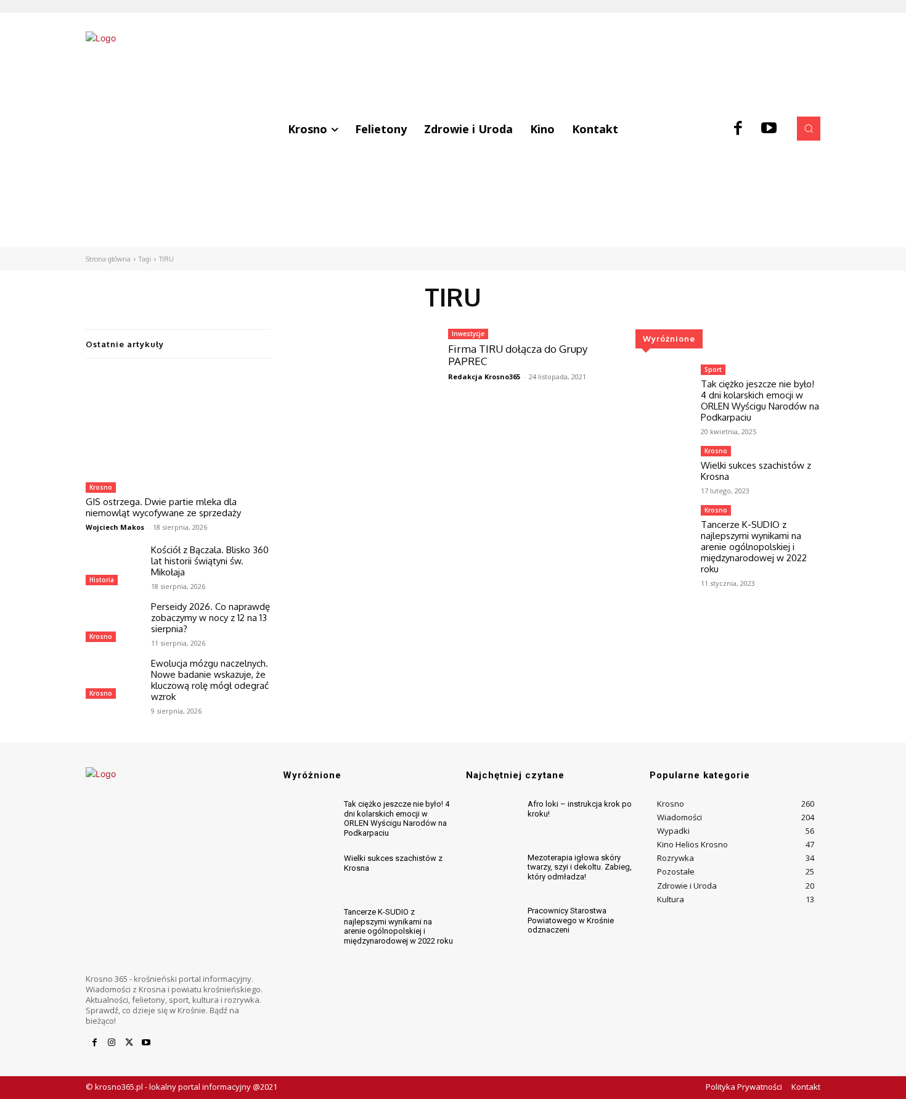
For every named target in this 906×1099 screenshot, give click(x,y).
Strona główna (108, 259)
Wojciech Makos (115, 527)
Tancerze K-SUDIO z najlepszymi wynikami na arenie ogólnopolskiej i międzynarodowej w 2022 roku (754, 547)
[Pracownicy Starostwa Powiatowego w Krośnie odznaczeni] (491, 926)
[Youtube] (769, 128)
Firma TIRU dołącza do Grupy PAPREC (517, 355)
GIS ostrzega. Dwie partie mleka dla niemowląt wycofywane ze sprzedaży (163, 507)
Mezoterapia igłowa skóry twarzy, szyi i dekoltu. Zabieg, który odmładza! (580, 867)
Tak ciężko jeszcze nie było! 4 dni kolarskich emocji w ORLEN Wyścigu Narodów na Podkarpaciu (760, 400)
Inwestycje (468, 333)
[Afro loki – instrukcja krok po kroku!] (491, 820)
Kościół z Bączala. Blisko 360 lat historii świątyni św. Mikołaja (210, 561)
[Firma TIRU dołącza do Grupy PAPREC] (359, 375)
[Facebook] (738, 128)
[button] (808, 128)
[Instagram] (111, 1043)
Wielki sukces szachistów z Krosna (756, 470)
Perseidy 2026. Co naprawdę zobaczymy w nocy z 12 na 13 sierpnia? (210, 618)
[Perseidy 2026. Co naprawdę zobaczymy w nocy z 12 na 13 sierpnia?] (113, 623)
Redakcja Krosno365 (484, 376)
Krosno (100, 487)
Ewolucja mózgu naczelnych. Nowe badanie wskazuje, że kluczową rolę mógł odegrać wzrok (210, 679)
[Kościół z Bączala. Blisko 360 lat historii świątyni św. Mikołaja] (113, 567)
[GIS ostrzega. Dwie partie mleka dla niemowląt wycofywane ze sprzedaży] (178, 424)
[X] (128, 1043)
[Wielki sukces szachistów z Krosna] (663, 468)
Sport (713, 369)
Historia (101, 579)
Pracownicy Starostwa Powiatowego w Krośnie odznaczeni (571, 920)
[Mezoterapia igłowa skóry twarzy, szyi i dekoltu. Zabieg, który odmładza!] (491, 873)
